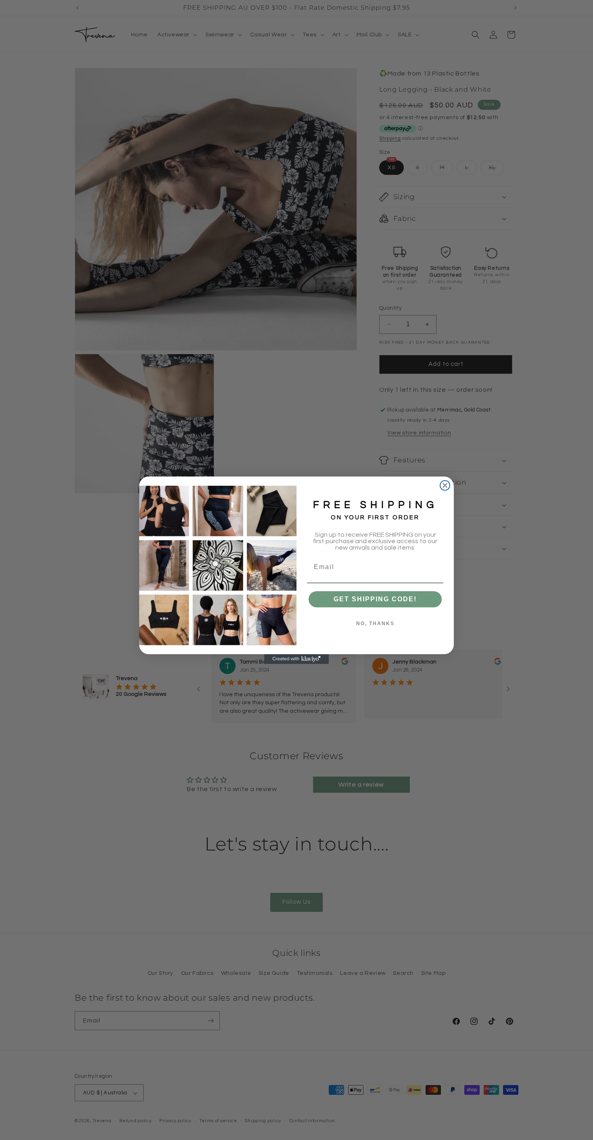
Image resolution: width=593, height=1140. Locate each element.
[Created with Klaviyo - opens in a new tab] (296, 659)
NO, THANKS (375, 623)
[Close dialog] (445, 485)
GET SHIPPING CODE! (375, 599)
